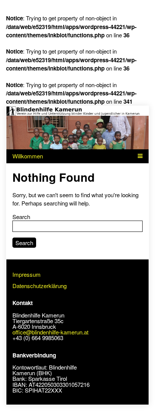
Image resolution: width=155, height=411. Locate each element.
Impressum (26, 274)
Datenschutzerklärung (39, 286)
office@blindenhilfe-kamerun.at (50, 332)
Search (21, 217)
